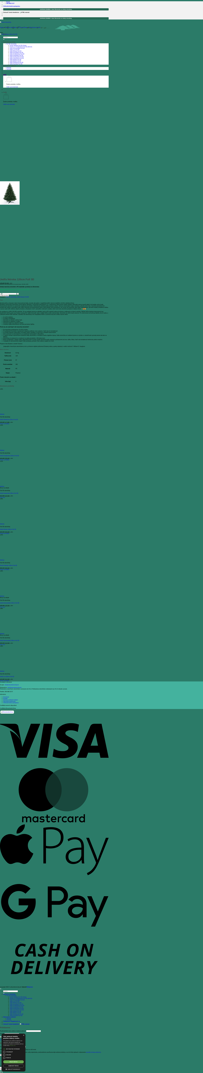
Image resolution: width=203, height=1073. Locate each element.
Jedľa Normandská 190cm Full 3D (9, 640)
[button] (13, 1069)
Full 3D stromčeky (22, 27)
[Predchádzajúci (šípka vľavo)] (0, 1072)
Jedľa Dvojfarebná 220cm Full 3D (9, 455)
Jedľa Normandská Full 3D (17, 1000)
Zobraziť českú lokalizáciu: (11, 12)
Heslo (2, 1034)
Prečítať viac (13, 1045)
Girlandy (8, 1018)
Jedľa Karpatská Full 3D (16, 1007)
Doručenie (6, 697)
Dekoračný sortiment (9, 1017)
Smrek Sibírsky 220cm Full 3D (8, 565)
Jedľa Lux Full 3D (15, 1001)
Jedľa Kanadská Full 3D (16, 1004)
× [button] (23, 1035)
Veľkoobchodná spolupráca (11, 6)
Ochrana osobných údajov (10, 700)
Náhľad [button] (2, 414)
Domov (2, 27)
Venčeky (8, 1020)
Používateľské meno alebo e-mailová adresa (13, 1031)
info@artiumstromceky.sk (12, 684)
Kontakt (5, 698)
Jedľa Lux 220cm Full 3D (7, 676)
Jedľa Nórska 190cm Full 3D (8, 529)
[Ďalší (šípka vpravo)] (2, 1072)
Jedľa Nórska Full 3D (34, 27)
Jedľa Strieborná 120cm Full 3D (9, 419)
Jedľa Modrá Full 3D (15, 1012)
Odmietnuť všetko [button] (13, 1065)
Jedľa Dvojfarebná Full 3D (17, 1005)
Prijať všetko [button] (13, 1061)
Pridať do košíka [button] (4, 423)
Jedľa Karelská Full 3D (16, 1015)
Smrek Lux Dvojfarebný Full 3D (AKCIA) (21, 998)
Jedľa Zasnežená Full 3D (17, 1010)
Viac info (2, 497)
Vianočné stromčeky (10, 27)
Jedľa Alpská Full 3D (15, 1011)
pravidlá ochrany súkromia (93, 1052)
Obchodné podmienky (9, 701)
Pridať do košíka (4, 295)
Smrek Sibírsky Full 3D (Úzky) (18, 997)
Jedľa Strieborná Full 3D (16, 1014)
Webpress (30, 987)
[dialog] (13, 1052)
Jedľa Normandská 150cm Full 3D (9, 603)
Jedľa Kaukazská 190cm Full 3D (9, 493)
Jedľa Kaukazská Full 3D (17, 1008)
